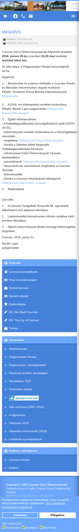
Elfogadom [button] (57, 515)
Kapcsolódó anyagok (15, 113)
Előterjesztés (10, 96)
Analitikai (31, 527)
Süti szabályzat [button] (55, 503)
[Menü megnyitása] (73, 16)
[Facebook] (15, 16)
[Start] (5, 16)
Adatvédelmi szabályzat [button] (17, 507)
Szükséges (13, 527)
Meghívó (11, 32)
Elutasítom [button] (20, 515)
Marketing (50, 527)
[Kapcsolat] (31, 16)
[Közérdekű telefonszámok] (23, 16)
